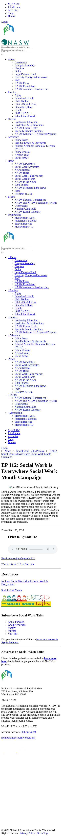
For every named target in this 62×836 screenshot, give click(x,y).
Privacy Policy (28, 833)
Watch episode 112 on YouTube (17, 564)
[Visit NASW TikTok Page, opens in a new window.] (7, 827)
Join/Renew (14, 7)
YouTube (13, 633)
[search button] (2, 54)
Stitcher (12, 630)
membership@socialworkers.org (18, 737)
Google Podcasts (16, 624)
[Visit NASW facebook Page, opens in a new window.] (2, 752)
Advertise (13, 10)
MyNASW (14, 4)
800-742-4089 (28, 732)
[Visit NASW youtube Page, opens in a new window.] (22, 752)
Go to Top (42, 833)
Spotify (12, 627)
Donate (12, 16)
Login (4, 21)
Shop (10, 13)
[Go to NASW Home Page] (25, 37)
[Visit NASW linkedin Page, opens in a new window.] (10, 752)
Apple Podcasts (16, 621)
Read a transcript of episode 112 (18, 558)
